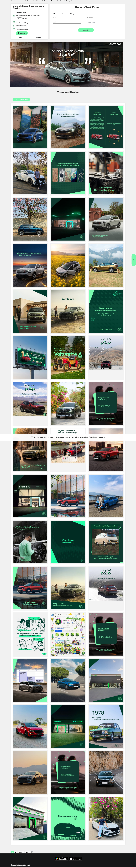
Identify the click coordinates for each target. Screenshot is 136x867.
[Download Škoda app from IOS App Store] (75, 859)
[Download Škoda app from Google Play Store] (61, 859)
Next (20, 852)
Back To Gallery (21, 99)
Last (27, 852)
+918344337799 (21, 26)
